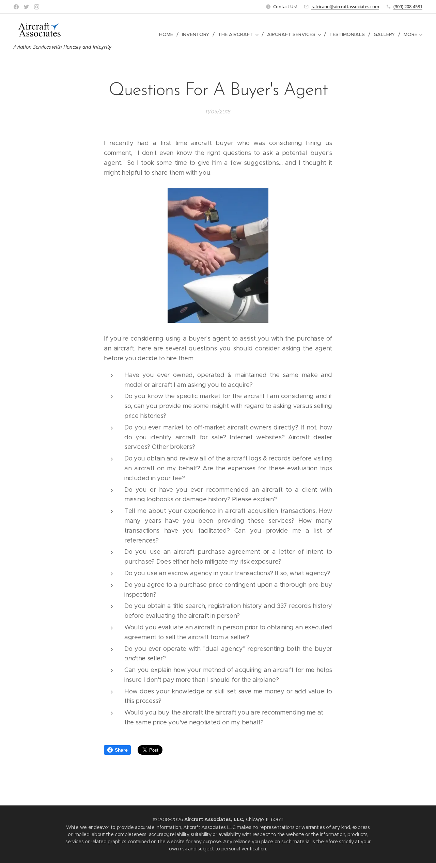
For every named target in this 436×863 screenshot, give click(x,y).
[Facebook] (16, 7)
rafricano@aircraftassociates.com (345, 6)
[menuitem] (167, 34)
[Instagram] (36, 7)
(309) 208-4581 (407, 6)
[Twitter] (26, 7)
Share (121, 750)
